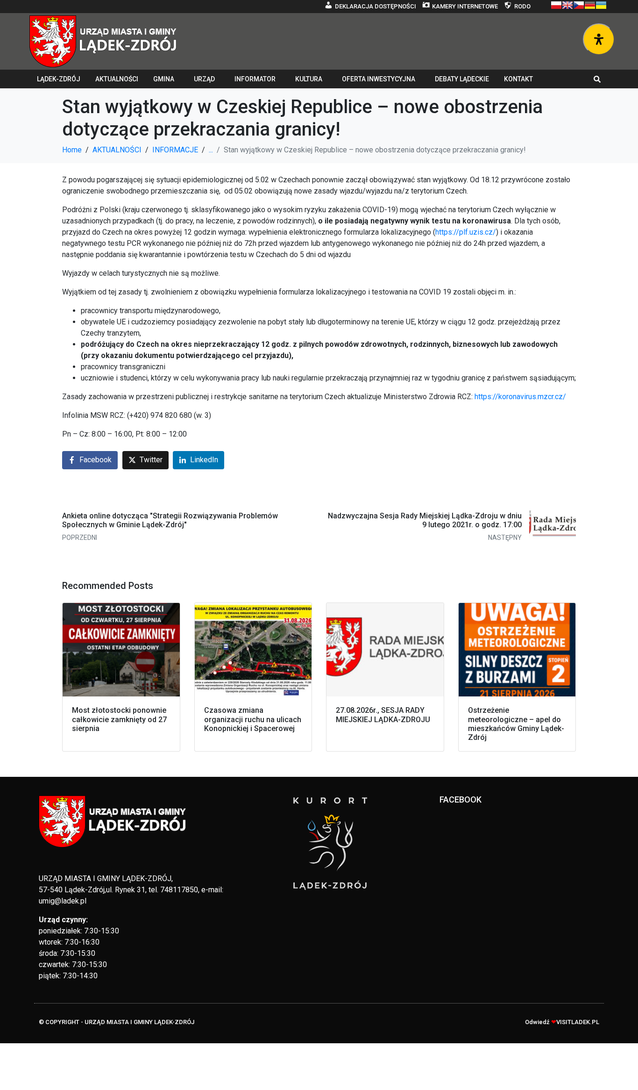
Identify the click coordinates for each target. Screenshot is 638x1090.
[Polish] (556, 5)
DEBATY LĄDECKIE (462, 79)
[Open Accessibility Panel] (599, 39)
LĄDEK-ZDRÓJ (58, 79)
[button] (597, 79)
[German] (590, 5)
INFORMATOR (255, 79)
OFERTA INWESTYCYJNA (378, 79)
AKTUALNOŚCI (116, 79)
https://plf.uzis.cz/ (465, 232)
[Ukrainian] (601, 5)
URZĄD (204, 79)
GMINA (163, 79)
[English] (567, 5)
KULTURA (308, 79)
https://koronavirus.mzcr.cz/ (520, 396)
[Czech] (579, 5)
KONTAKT (518, 79)
